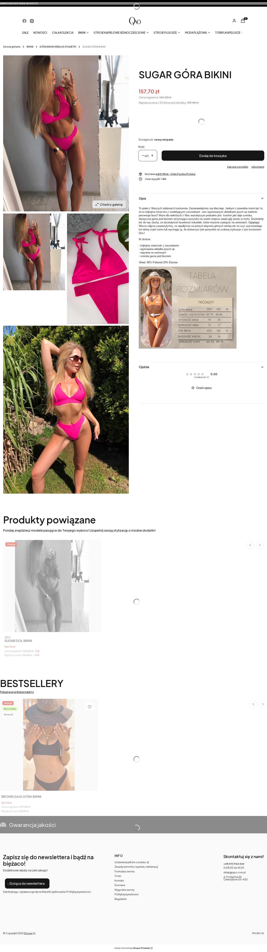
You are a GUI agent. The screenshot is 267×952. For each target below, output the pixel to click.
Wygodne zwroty (124, 890)
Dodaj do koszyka (213, 156)
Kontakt (119, 880)
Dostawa (120, 885)
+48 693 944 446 (233, 863)
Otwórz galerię (111, 204)
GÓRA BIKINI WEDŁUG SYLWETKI (57, 46)
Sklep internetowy (132, 948)
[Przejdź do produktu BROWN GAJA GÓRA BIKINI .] (49, 745)
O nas (118, 876)
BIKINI (30, 46)
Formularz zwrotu (125, 871)
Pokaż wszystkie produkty (17, 692)
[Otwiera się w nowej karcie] (24, 21)
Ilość (141, 146)
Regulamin (121, 899)
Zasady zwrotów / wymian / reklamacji (136, 866)
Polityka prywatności (127, 894)
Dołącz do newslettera (27, 883)
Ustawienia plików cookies (130, 862)
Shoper (28, 933)
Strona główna (11, 46)
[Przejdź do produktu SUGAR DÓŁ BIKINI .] (52, 586)
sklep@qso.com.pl (234, 872)
